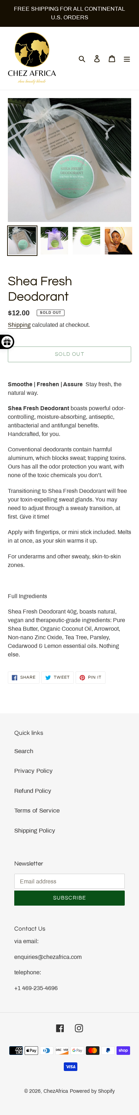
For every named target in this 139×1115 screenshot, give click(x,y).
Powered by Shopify (92, 1091)
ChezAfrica (55, 1091)
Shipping (19, 325)
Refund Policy (32, 790)
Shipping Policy (34, 830)
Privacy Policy (33, 770)
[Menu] (126, 58)
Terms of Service (37, 810)
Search (23, 751)
